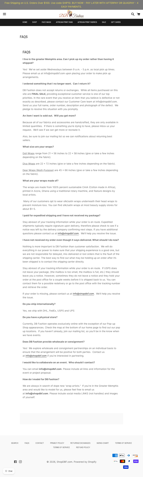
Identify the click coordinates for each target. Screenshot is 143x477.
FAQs (27, 443)
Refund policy (83, 447)
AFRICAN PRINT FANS (64, 22)
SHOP (34, 22)
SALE (104, 22)
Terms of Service (123, 443)
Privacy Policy (57, 443)
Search (14, 443)
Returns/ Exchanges (80, 443)
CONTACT (39, 443)
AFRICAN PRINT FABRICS (87, 22)
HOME (24, 22)
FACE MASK (46, 22)
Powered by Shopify (85, 461)
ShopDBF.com (64, 461)
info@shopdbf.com (68, 233)
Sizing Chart (103, 443)
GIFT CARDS (116, 22)
